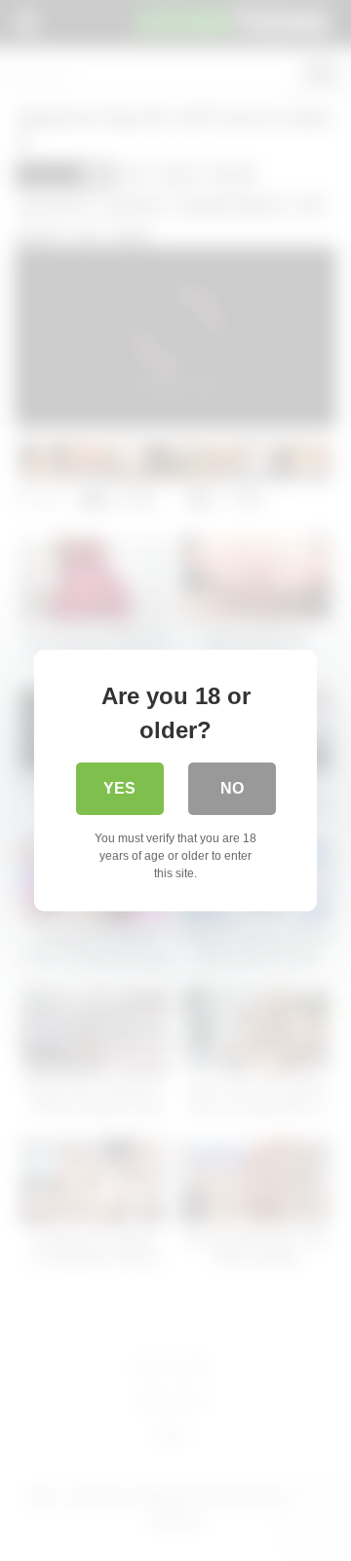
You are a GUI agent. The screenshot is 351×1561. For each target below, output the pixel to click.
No (232, 788)
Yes (119, 788)
